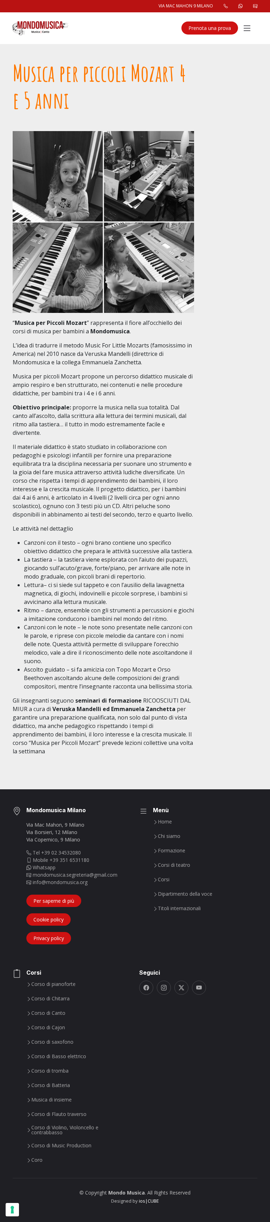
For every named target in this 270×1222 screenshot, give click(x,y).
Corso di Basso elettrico (58, 1056)
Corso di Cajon (48, 1027)
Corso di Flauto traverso (58, 1114)
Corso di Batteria (50, 1085)
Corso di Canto (48, 1013)
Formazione (171, 850)
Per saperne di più (53, 900)
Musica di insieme (51, 1099)
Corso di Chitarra (50, 998)
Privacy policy (48, 938)
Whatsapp (43, 867)
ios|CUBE (149, 1201)
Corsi (163, 879)
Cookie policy (48, 919)
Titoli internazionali (179, 908)
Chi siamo (169, 836)
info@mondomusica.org (59, 882)
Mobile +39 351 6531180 (60, 860)
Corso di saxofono (52, 1041)
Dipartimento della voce (185, 893)
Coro (37, 1160)
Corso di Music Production (61, 1145)
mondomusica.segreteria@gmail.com (74, 874)
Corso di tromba (50, 1070)
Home (165, 821)
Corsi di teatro (174, 865)
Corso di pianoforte (53, 984)
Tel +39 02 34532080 (56, 852)
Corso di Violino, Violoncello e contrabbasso (64, 1130)
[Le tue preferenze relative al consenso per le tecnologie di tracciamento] (12, 1209)
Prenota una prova (209, 28)
